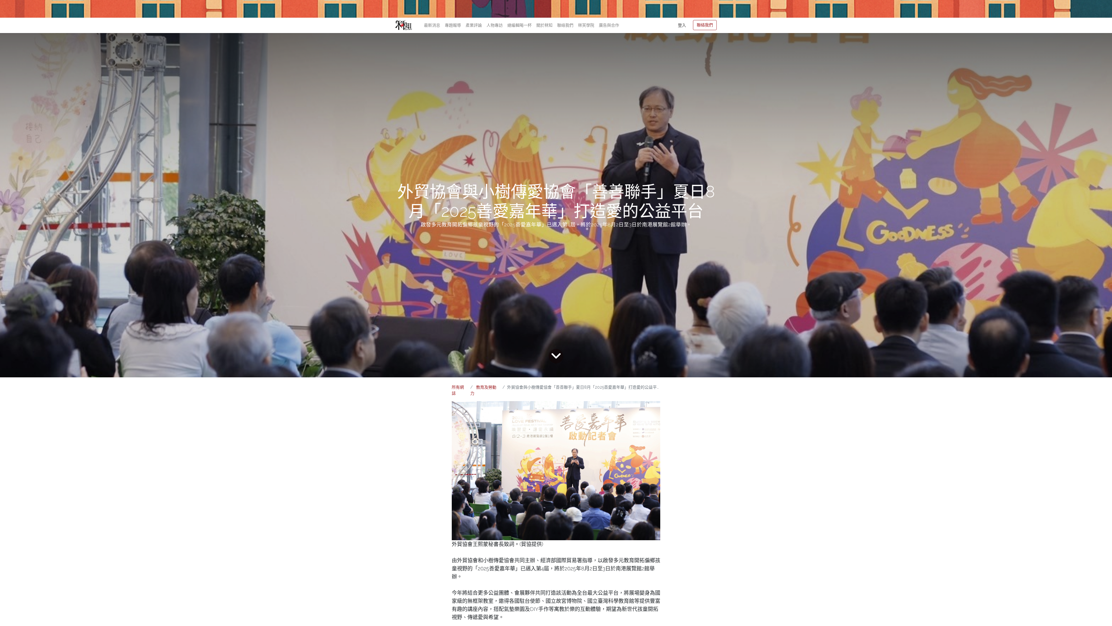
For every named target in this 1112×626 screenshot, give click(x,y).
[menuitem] (432, 25)
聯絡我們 (705, 25)
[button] (682, 25)
